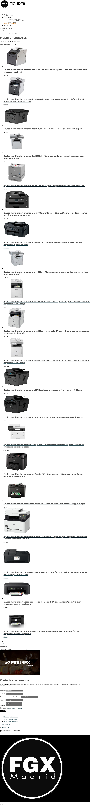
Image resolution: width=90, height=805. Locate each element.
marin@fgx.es (5, 724)
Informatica (8, 34)
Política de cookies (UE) (11, 721)
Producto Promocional (16, 20)
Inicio (1, 34)
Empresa (2, 694)
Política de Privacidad (15, 708)
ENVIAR (3, 711)
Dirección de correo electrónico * (10, 697)
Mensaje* (2, 705)
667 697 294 (5, 727)
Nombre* (3, 690)
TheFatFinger (32, 734)
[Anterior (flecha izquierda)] (0, 804)
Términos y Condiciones (11, 717)
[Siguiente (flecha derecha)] (2, 804)
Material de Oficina (14, 19)
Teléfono (2, 700)
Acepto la (12, 708)
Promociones (12, 22)
